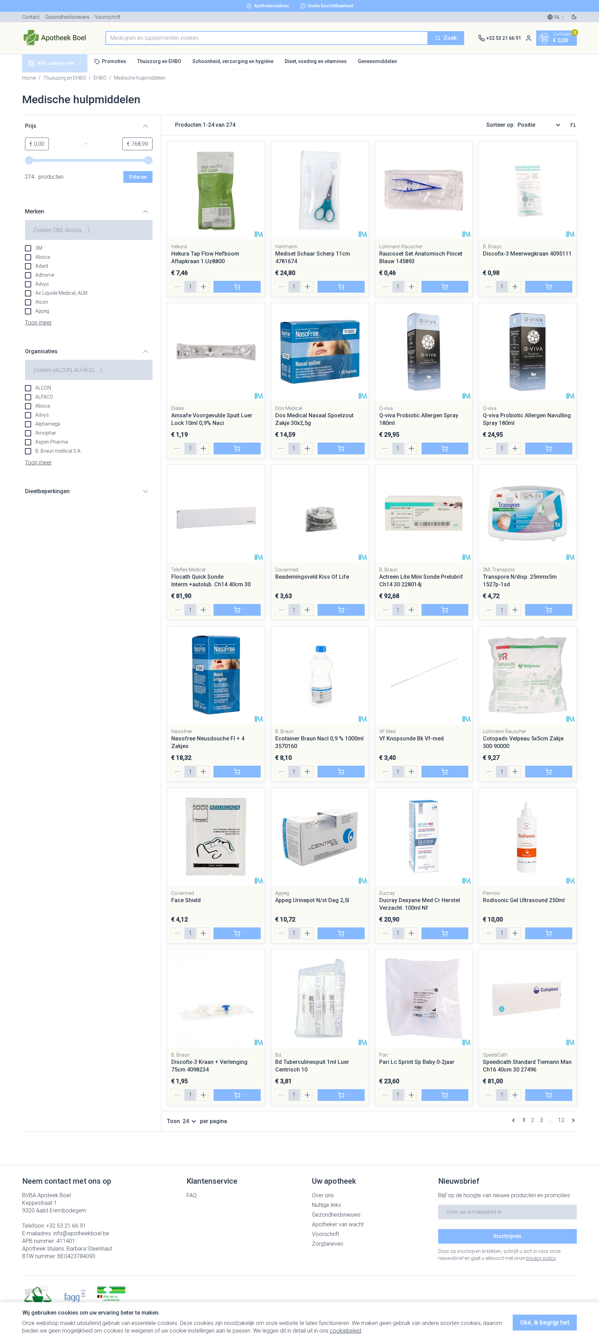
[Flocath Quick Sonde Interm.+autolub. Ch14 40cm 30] (216, 513)
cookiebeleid (345, 1330)
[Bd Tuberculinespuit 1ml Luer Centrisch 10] (320, 998)
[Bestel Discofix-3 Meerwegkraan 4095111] (548, 287)
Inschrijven (507, 1236)
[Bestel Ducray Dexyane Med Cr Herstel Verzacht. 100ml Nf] (445, 933)
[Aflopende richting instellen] (572, 125)
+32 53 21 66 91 (66, 1225)
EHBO (100, 78)
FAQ (191, 1195)
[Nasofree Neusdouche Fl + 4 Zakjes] (216, 675)
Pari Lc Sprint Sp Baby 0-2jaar (416, 1062)
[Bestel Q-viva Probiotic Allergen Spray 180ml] (445, 448)
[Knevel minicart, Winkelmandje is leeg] (544, 38)
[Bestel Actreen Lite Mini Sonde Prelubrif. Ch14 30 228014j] (445, 610)
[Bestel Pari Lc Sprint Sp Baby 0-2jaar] (445, 1095)
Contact (31, 17)
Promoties (114, 61)
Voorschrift (107, 17)
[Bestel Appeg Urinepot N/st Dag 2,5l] (341, 933)
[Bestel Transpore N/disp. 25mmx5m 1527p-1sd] (548, 610)
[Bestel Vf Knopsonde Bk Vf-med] (445, 771)
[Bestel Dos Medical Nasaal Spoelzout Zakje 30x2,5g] (341, 448)
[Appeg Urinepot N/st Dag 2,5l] (320, 837)
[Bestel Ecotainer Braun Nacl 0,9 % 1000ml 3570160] (341, 771)
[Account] (528, 38)
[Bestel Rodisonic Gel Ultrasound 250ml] (548, 933)
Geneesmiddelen (377, 61)
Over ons (323, 1195)
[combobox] (266, 38)
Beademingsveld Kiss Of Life (312, 576)
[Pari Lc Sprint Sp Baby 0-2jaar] (424, 998)
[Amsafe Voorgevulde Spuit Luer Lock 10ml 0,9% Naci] (216, 352)
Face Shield (186, 900)
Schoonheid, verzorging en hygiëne (233, 61)
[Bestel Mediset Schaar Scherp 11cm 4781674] (341, 287)
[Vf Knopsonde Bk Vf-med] (424, 675)
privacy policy (541, 1258)
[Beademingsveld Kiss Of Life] (320, 513)
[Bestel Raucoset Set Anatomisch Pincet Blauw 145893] (445, 287)
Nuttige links (326, 1205)
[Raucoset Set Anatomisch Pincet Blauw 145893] (424, 190)
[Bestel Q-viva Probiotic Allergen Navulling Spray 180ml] (548, 448)
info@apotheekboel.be (81, 1233)
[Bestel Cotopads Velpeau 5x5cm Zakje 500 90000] (548, 771)
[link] (515, 1120)
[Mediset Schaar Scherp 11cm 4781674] (320, 190)
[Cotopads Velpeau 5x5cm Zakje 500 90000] (527, 675)
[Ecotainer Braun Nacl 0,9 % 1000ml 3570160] (320, 675)
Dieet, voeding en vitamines (316, 61)
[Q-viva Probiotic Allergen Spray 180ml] (424, 352)
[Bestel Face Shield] (237, 933)
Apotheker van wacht (338, 1224)
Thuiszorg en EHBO (159, 61)
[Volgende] (572, 1120)
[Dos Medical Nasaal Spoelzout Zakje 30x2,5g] (320, 352)
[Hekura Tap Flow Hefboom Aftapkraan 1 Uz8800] (216, 190)
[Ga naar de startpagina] (57, 38)
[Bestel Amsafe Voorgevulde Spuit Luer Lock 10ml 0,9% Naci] (237, 448)
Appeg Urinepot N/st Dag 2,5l (312, 900)
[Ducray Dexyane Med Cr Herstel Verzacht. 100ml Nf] (424, 837)
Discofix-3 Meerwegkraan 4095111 (527, 253)
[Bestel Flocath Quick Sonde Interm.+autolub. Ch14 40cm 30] (237, 610)
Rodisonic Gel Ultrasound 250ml (524, 900)
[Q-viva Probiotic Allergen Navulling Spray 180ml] (527, 352)
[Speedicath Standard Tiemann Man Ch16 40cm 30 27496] (527, 998)
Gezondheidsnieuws (67, 17)
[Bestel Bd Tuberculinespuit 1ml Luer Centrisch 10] (341, 1095)
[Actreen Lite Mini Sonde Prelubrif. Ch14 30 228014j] (424, 513)
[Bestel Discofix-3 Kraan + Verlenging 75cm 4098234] (237, 1095)
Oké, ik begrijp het (545, 1322)
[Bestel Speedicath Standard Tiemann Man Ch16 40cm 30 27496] (548, 1095)
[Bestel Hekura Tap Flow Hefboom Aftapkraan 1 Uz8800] (237, 287)
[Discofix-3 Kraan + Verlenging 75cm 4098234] (216, 998)
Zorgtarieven (327, 1243)
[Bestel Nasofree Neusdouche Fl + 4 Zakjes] (237, 771)
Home (29, 78)
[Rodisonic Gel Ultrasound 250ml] (527, 837)
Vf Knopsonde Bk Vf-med (411, 738)
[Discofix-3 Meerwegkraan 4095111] (527, 190)
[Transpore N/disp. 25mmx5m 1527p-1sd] (527, 513)
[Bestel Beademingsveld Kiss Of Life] (341, 610)
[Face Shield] (216, 837)
